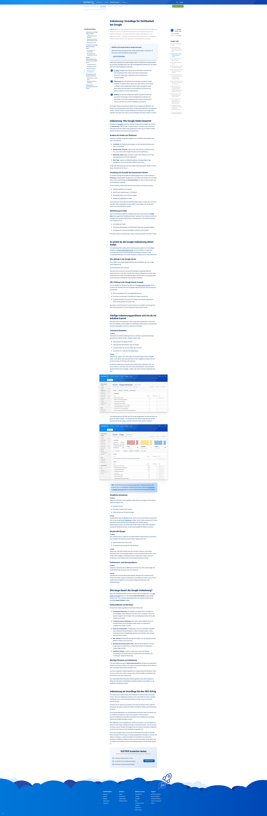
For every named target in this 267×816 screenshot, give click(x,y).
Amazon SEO (122, 798)
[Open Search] (177, 2)
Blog (136, 801)
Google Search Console (143, 285)
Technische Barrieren (91, 64)
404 (124, 351)
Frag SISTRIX (103, 6)
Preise (106, 2)
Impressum (106, 803)
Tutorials (110, 6)
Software (99, 2)
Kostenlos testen (178, 6)
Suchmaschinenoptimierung (125, 250)
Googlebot (120, 124)
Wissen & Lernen (114, 2)
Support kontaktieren (156, 801)
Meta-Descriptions (132, 160)
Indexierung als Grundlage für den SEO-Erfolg (91, 86)
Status (152, 803)
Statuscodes (134, 351)
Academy (120, 6)
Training (115, 6)
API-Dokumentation (156, 798)
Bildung (105, 798)
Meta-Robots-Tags (145, 160)
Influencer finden (123, 801)
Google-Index (98, 9)
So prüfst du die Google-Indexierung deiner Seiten (92, 46)
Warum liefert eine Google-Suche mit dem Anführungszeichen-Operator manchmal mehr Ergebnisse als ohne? (177, 89)
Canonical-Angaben (148, 227)
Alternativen (138, 807)
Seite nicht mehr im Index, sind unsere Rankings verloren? (177, 71)
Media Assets (138, 810)
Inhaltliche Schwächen (92, 66)
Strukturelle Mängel (91, 68)
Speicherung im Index (91, 42)
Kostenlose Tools (94, 6)
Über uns (105, 794)
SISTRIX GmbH (107, 791)
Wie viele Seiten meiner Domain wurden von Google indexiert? (176, 95)
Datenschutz (106, 801)
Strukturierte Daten (118, 195)
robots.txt (126, 341)
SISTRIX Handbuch (156, 794)
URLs (134, 628)
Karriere (105, 796)
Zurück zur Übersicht (176, 113)
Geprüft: (172, 33)
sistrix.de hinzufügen (119, 56)
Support (124, 2)
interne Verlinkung (125, 621)
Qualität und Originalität (119, 198)
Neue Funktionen (155, 796)
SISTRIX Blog (86, 6)
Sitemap (131, 638)
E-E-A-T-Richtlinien (126, 520)
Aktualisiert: (173, 35)
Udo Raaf (176, 33)
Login (181, 2)
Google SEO (122, 796)
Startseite (85, 9)
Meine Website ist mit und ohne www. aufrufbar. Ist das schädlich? (177, 82)
